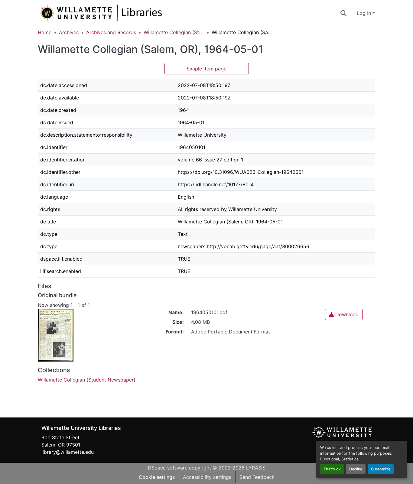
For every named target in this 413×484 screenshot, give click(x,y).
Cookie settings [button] (157, 477)
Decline (355, 469)
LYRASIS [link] (255, 468)
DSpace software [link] (167, 468)
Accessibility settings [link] (207, 477)
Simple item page (206, 69)
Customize (380, 469)
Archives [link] (69, 32)
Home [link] (44, 32)
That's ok (332, 469)
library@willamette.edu (67, 452)
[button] (120, 13)
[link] (344, 314)
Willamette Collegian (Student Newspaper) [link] (174, 32)
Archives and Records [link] (111, 32)
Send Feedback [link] (257, 477)
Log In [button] (364, 13)
